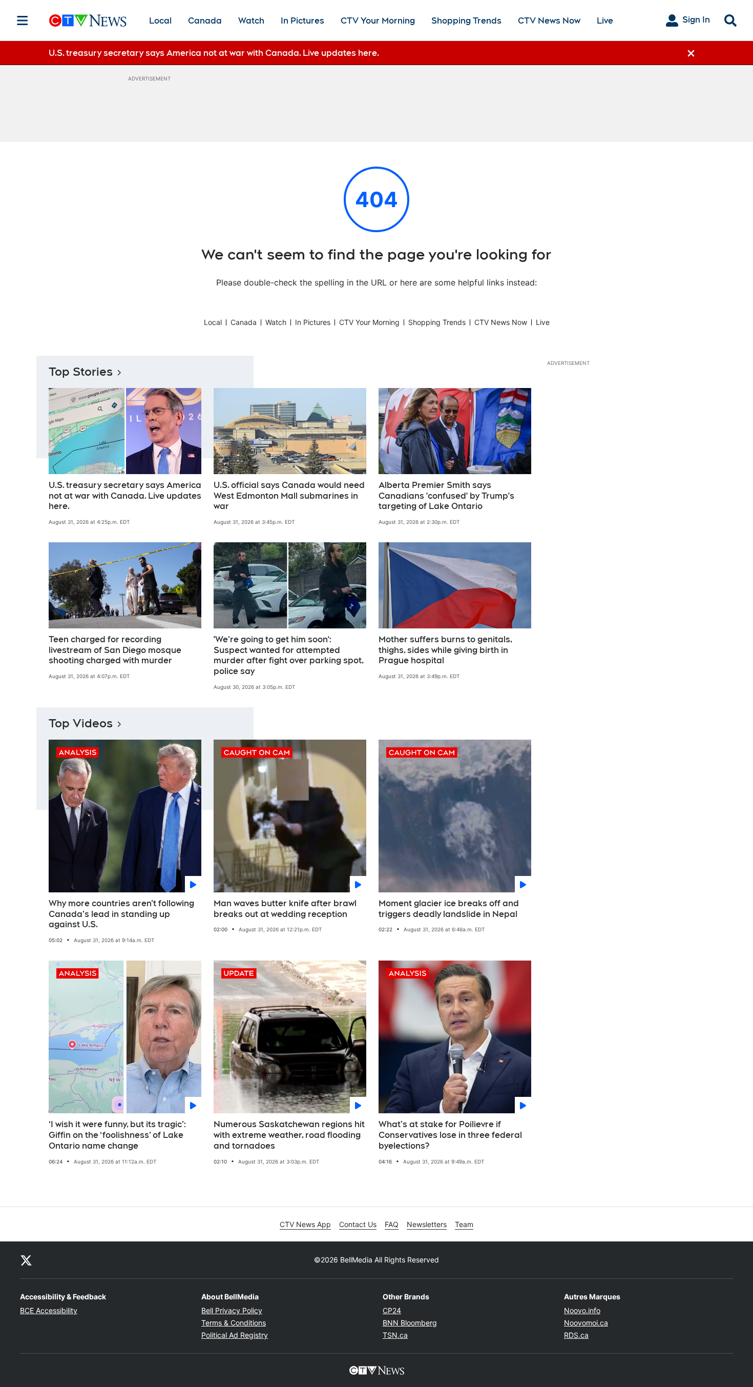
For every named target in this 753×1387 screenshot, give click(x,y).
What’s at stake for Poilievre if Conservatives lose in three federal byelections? (450, 1135)
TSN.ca (395, 1335)
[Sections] (22, 20)
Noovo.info (582, 1310)
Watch (251, 21)
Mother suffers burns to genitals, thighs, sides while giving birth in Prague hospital (445, 650)
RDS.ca (576, 1335)
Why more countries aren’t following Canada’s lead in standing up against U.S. (121, 914)
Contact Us (357, 1224)
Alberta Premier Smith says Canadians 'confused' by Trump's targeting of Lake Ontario (446, 496)
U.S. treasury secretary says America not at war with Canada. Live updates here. (125, 496)
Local (160, 21)
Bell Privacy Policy (231, 1310)
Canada (205, 21)
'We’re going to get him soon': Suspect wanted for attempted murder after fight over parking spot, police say (289, 655)
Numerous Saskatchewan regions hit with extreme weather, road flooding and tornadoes (289, 1135)
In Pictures (302, 21)
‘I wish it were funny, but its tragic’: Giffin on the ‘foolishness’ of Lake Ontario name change (117, 1135)
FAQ (392, 1224)
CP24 (392, 1310)
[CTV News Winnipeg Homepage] (88, 20)
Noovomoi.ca (586, 1322)
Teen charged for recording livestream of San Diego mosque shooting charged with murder (115, 650)
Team (464, 1224)
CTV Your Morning (378, 21)
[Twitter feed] (26, 1260)
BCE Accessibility (48, 1310)
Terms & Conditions (233, 1322)
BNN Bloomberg (410, 1322)
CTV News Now (549, 21)
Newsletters (427, 1224)
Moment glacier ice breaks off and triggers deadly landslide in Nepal (449, 909)
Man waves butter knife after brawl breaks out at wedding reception (285, 909)
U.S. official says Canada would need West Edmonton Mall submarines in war (289, 496)
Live (605, 21)
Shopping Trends (466, 21)
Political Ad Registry (234, 1335)
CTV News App (305, 1224)
